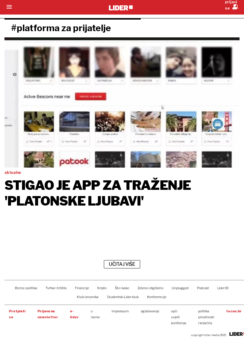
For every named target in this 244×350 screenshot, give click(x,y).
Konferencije (156, 297)
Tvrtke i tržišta (56, 288)
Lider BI (223, 288)
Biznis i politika (26, 288)
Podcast (203, 288)
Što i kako (122, 288)
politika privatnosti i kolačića (206, 317)
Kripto (102, 288)
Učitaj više (122, 264)
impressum (120, 311)
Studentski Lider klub (123, 297)
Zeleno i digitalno (150, 288)
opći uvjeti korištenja (178, 317)
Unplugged (180, 288)
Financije (82, 288)
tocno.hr (234, 311)
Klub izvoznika (87, 297)
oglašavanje (150, 311)
